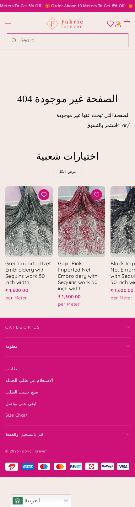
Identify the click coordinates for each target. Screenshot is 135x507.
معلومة (11, 346)
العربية (31, 500)
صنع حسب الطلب (21, 392)
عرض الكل (67, 171)
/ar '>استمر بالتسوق (108, 125)
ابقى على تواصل (20, 403)
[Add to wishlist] (44, 194)
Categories (22, 327)
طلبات (11, 369)
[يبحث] (14, 40)
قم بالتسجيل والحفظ (24, 434)
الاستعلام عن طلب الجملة (29, 380)
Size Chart (16, 415)
